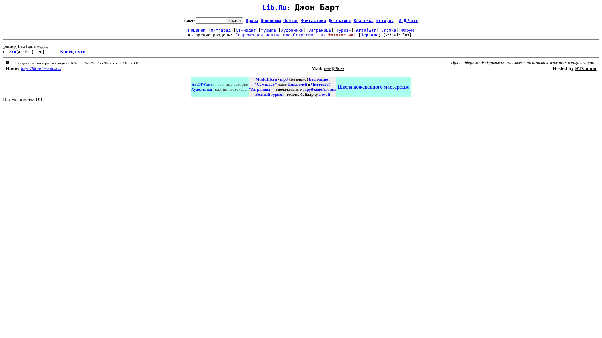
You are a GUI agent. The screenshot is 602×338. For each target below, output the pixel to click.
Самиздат (246, 30)
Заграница (320, 30)
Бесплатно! (319, 79)
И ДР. (408, 20)
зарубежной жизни (319, 89)
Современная (249, 35)
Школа (373, 87)
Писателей (297, 84)
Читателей (320, 84)
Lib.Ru (274, 8)
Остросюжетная (309, 35)
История (385, 20)
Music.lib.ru (266, 79)
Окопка (388, 30)
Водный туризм (269, 94)
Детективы (340, 20)
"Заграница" (260, 89)
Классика (364, 20)
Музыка (268, 30)
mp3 (284, 79)
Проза (252, 20)
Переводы (271, 20)
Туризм (343, 30)
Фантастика (313, 20)
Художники (292, 30)
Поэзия (290, 20)
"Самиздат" (266, 84)
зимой (324, 94)
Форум (407, 30)
